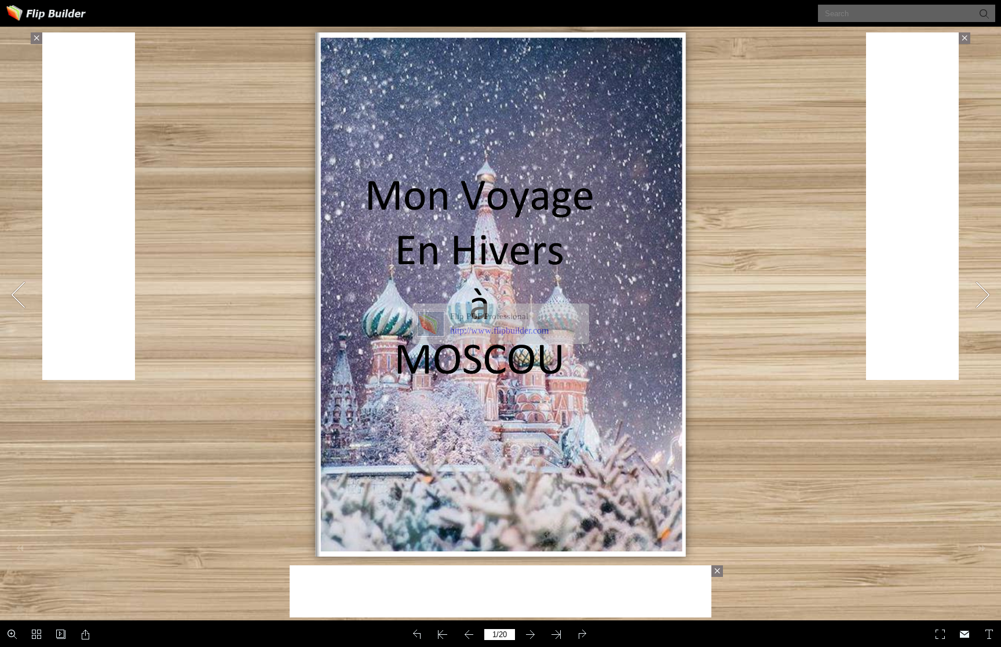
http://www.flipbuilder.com (499, 330)
